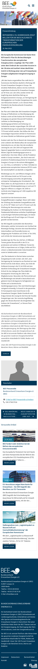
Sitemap (34, 660)
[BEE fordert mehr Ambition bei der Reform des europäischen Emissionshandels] (19, 436)
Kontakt (4, 660)
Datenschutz (15, 657)
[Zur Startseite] (9, 5)
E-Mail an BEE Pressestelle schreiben (19, 399)
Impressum (5, 657)
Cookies (34, 666)
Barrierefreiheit (29, 657)
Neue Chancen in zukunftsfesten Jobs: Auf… (28, 414)
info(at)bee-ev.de (12, 594)
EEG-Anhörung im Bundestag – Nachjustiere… (10, 414)
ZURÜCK (6, 354)
